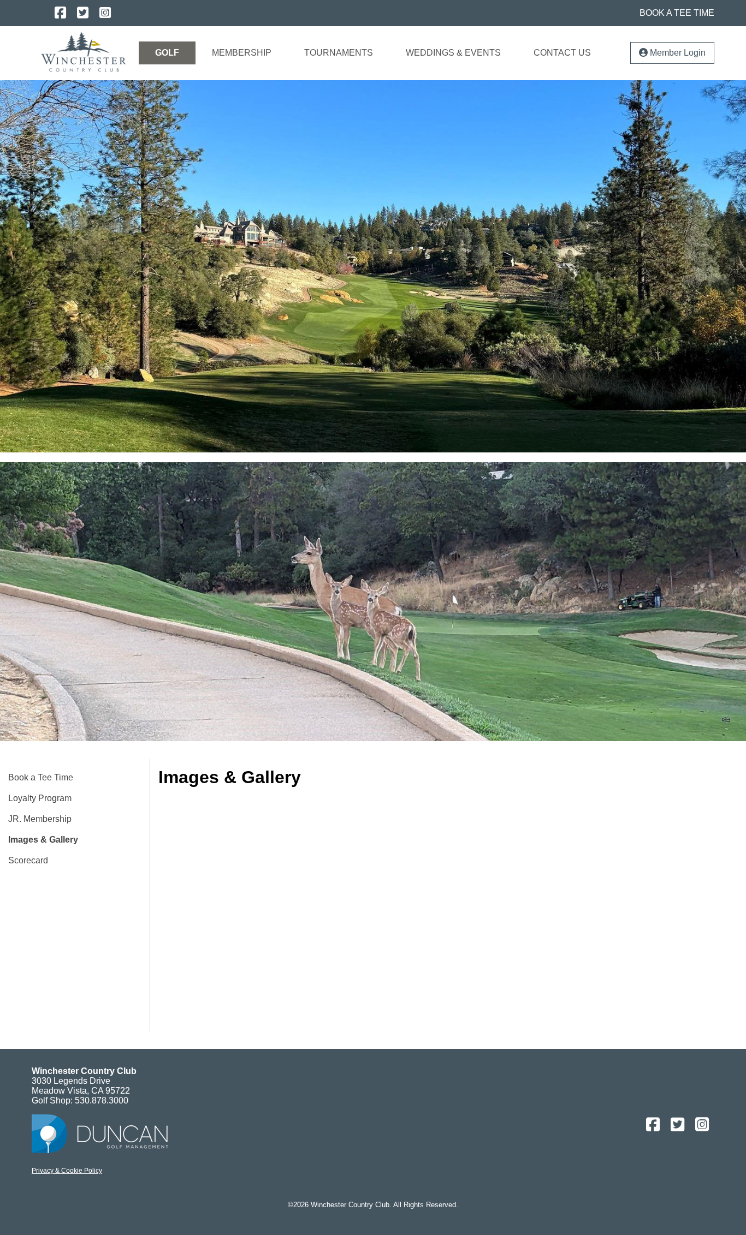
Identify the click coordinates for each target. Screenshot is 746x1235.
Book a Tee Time (40, 777)
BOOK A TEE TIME (677, 12)
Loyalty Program (40, 798)
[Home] (83, 50)
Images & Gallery (43, 839)
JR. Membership (40, 819)
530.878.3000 (101, 1100)
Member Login (677, 52)
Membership (241, 52)
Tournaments (338, 52)
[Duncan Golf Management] (100, 1150)
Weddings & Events (453, 52)
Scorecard (28, 860)
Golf (167, 52)
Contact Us (562, 52)
